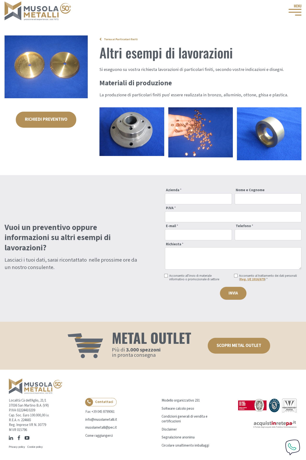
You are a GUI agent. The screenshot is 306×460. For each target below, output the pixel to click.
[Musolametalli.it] (38, 10)
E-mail (172, 226)
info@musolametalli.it (101, 419)
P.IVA (171, 208)
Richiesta (174, 244)
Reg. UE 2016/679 (252, 279)
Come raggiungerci (99, 435)
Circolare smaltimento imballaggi (185, 445)
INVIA (233, 293)
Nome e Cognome (250, 190)
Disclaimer (169, 429)
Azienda (173, 190)
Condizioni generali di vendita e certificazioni (185, 419)
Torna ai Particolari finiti (120, 39)
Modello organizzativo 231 (181, 400)
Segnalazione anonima (178, 437)
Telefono (244, 226)
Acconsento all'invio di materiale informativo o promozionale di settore (194, 277)
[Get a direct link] (32, 438)
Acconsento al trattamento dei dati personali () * (268, 277)
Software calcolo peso (178, 408)
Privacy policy (17, 446)
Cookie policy (35, 446)
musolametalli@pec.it (101, 427)
